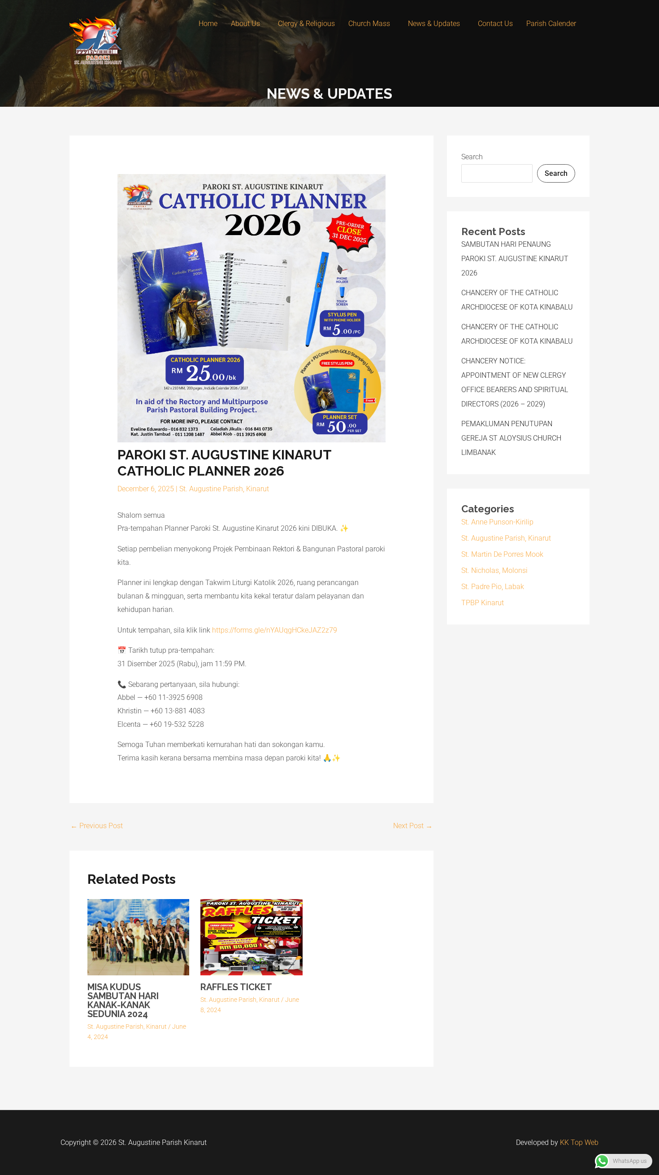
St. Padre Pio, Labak (492, 586)
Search (472, 157)
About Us (245, 23)
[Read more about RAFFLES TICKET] (251, 936)
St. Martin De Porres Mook (502, 554)
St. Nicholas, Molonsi (494, 570)
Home (208, 23)
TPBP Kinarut (482, 602)
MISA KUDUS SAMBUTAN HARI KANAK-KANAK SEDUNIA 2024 (123, 1000)
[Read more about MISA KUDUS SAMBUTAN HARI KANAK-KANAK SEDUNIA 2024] (138, 936)
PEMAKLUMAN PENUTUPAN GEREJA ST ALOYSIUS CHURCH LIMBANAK (511, 438)
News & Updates (434, 23)
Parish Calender (551, 23)
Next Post (413, 825)
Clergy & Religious (306, 23)
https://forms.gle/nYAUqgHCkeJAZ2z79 (274, 630)
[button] (247, 23)
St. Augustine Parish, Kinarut (224, 489)
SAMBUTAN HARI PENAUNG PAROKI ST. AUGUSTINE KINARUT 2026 (514, 258)
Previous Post (96, 825)
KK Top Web (579, 1142)
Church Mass (369, 23)
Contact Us (495, 23)
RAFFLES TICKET (236, 987)
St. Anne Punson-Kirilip (497, 522)
